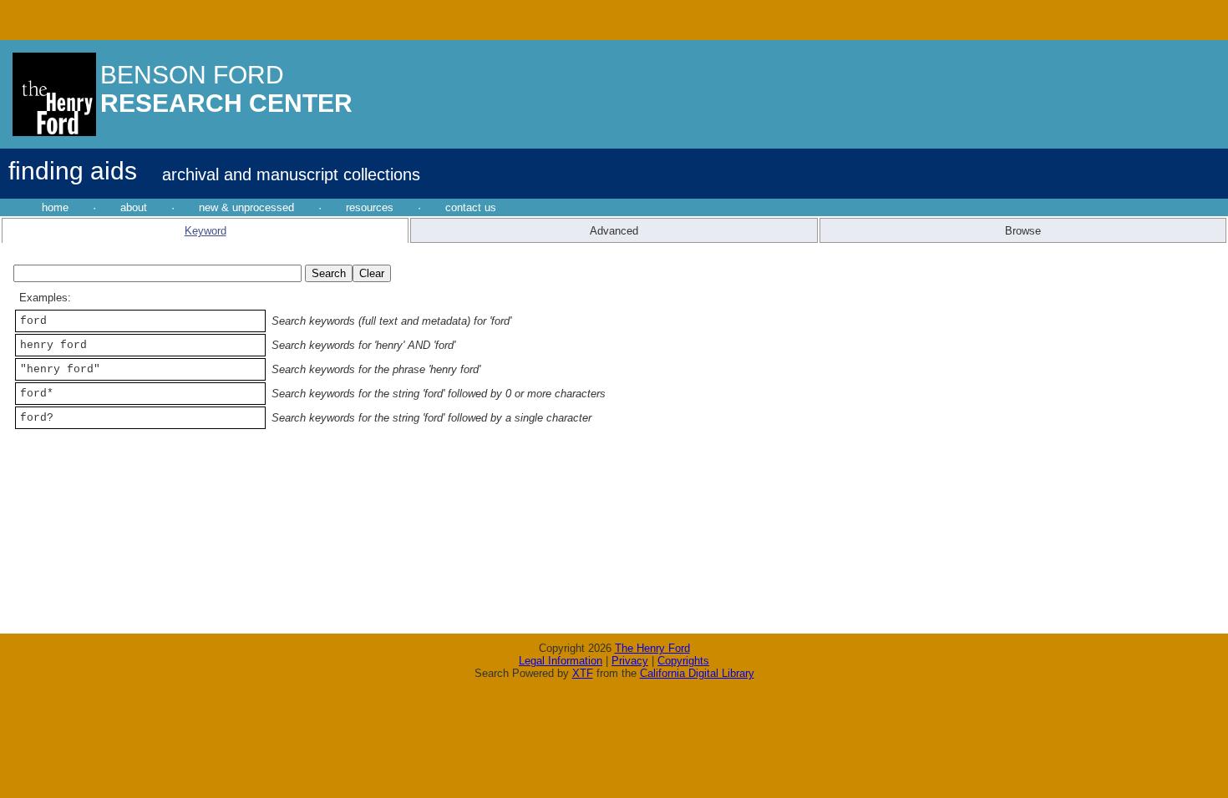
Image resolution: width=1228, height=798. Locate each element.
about (133, 207)
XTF (582, 673)
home (55, 207)
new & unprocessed (246, 207)
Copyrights (683, 660)
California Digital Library (697, 673)
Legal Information (560, 660)
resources (369, 207)
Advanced (614, 231)
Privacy (629, 660)
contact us (470, 207)
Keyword (205, 231)
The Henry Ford (652, 648)
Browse (1023, 231)
